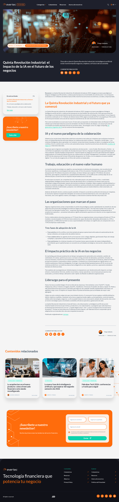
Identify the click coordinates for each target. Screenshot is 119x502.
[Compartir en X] (70, 72)
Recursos (67, 475)
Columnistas (68, 472)
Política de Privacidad (98, 482)
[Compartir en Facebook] (66, 72)
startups (65, 314)
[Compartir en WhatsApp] (74, 72)
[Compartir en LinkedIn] (61, 72)
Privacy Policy (68, 482)
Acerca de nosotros (97, 479)
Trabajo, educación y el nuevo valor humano (19, 107)
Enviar (86, 438)
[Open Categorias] (45, 5)
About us (67, 479)
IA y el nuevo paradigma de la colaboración (19, 104)
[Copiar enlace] (78, 72)
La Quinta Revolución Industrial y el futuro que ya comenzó (20, 100)
